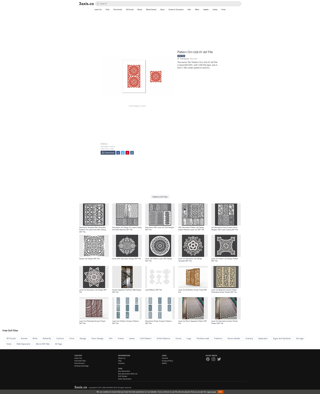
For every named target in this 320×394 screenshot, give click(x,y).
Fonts (224, 9)
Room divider (234, 338)
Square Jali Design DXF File (89, 258)
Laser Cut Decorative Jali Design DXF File (93, 291)
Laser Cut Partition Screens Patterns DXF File (125, 322)
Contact (121, 363)
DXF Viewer (122, 376)
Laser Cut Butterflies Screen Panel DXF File (192, 291)
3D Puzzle (130, 9)
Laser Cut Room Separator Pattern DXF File (192, 322)
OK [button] (220, 392)
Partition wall (202, 338)
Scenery (249, 338)
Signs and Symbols (282, 338)
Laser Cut (98, 9)
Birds (35, 338)
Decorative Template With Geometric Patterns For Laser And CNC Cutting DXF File (92, 229)
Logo (188, 338)
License (165, 358)
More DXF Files (43, 344)
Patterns (104, 143)
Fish (110, 338)
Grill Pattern (145, 338)
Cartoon (60, 338)
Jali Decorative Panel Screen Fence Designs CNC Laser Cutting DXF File (224, 228)
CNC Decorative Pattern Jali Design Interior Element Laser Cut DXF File (191, 228)
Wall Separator (24, 344)
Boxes (140, 9)
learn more (211, 392)
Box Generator (124, 371)
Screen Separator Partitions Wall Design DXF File (126, 291)
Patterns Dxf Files (160, 197)
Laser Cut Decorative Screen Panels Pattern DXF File (224, 322)
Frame (121, 338)
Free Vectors (79, 363)
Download (109, 152)
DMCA (164, 363)
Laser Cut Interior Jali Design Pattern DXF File (224, 259)
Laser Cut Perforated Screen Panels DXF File (92, 322)
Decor (162, 9)
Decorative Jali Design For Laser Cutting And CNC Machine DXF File (127, 228)
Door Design (98, 338)
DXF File (181, 56)
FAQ (119, 361)
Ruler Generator (125, 379)
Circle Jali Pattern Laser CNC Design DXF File (158, 259)
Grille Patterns (163, 338)
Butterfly (47, 338)
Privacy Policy (167, 361)
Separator (263, 338)
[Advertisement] (160, 31)
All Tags (58, 344)
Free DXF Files (80, 361)
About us (121, 358)
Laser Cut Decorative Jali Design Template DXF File (190, 259)
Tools (107, 9)
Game (132, 338)
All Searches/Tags (81, 366)
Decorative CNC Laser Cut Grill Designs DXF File (159, 228)
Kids (189, 9)
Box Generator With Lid (127, 374)
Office (197, 9)
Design (83, 338)
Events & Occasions (176, 9)
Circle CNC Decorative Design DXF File (126, 258)
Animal (24, 338)
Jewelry (206, 9)
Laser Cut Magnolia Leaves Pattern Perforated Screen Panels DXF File (224, 291)
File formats (117, 9)
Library (215, 9)
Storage (300, 338)
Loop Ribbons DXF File (153, 290)
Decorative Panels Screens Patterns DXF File (158, 322)
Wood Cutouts (151, 9)
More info (193, 59)
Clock (71, 338)
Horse (178, 338)
